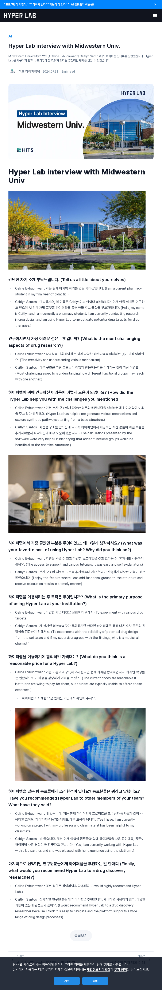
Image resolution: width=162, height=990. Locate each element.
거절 (66, 981)
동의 (95, 981)
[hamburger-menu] (155, 15)
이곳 (67, 698)
